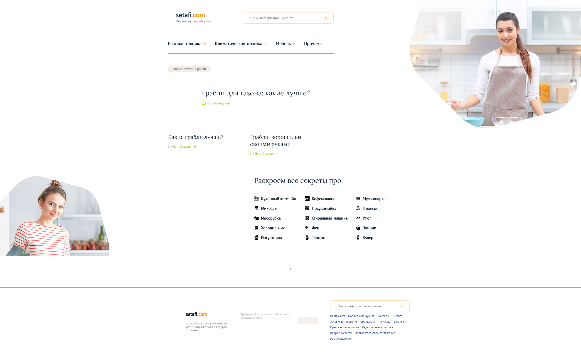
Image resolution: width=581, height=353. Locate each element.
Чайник (369, 227)
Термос (318, 237)
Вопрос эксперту (341, 333)
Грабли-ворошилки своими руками (275, 140)
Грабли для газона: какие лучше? (256, 93)
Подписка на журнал (361, 316)
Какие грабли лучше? (195, 136)
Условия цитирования (343, 322)
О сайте (397, 316)
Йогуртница (271, 237)
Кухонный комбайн (278, 198)
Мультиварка (374, 198)
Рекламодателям (341, 339)
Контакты (383, 316)
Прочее (311, 43)
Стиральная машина (330, 218)
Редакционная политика (377, 327)
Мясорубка (271, 218)
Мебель (283, 43)
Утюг (367, 218)
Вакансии (400, 322)
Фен (315, 227)
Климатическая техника (238, 43)
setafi (196, 314)
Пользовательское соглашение (375, 333)
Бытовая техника (185, 43)
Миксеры (269, 208)
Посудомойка (324, 208)
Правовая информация (344, 327)
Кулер (368, 237)
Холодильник (273, 227)
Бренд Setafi (368, 322)
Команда (384, 322)
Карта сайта (337, 316)
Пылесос (370, 208)
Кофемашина (323, 198)
